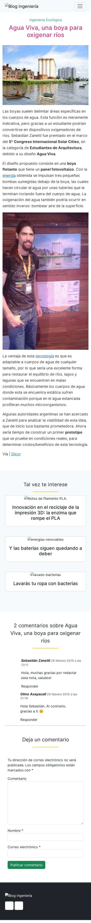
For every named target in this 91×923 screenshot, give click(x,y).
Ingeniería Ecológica (45, 20)
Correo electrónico (24, 847)
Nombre (15, 830)
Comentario (17, 778)
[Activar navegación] (80, 6)
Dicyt (16, 454)
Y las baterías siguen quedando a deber (45, 550)
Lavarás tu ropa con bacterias (45, 583)
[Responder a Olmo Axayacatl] (38, 720)
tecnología (45, 356)
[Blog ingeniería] (21, 6)
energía (9, 175)
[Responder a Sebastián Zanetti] (39, 686)
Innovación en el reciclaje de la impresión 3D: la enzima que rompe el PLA (45, 512)
